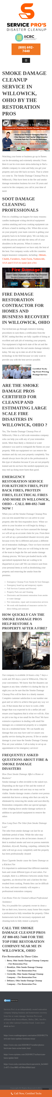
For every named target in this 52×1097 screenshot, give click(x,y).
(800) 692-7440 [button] (26, 49)
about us (7, 1026)
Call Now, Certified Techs (27, 1093)
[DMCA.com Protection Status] (11, 1000)
